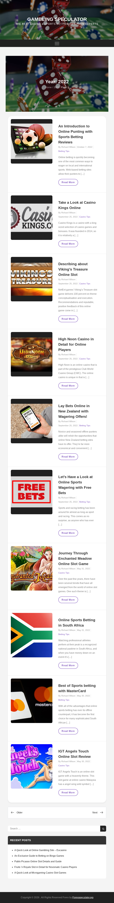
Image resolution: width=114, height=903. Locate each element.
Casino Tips (84, 217)
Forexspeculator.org (82, 897)
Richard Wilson (68, 147)
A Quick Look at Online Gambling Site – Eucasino (40, 850)
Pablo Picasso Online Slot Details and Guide (38, 861)
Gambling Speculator (57, 19)
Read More (69, 183)
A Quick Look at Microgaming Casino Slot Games (40, 872)
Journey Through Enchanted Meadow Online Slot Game (75, 558)
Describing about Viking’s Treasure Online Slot (73, 269)
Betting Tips (63, 151)
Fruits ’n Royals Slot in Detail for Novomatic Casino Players (45, 867)
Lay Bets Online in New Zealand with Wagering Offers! (74, 411)
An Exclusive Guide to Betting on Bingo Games (39, 856)
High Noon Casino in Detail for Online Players (76, 344)
